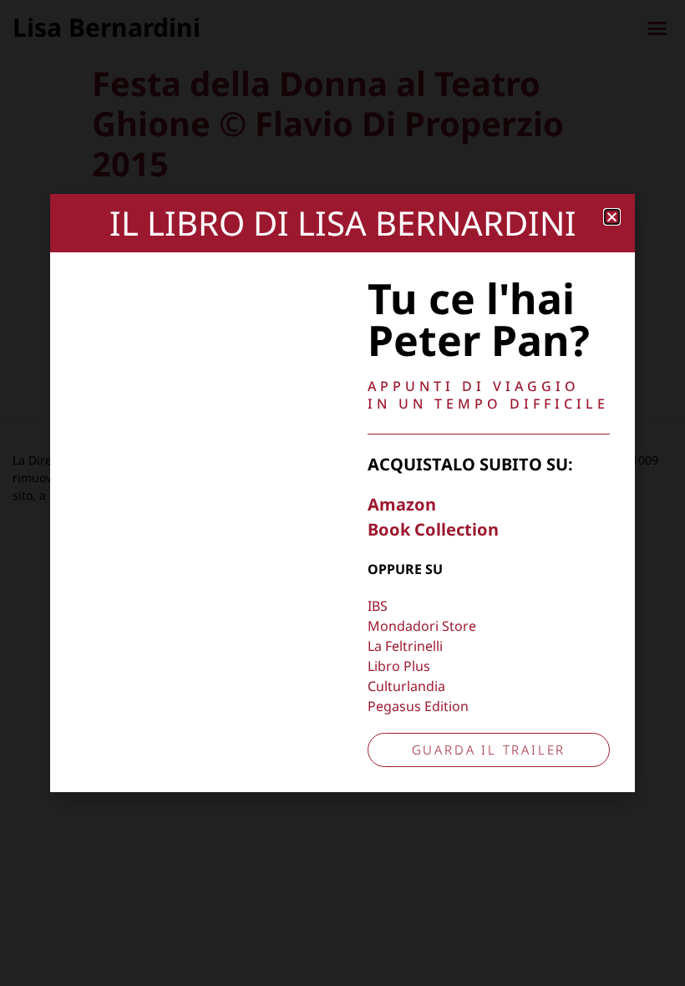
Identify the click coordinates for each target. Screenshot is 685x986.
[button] (612, 217)
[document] (342, 493)
